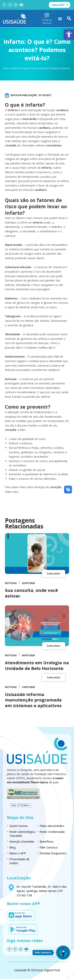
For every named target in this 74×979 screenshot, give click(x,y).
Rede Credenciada (52, 832)
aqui (15, 491)
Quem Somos (18, 826)
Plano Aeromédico (52, 826)
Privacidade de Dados (19, 861)
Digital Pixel (52, 970)
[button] (69, 34)
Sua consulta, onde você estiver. (31, 593)
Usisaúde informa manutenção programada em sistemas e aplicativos (33, 699)
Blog (12, 847)
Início (6, 68)
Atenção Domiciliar (21, 841)
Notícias (11, 583)
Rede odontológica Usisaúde (22, 833)
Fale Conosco (49, 847)
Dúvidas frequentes (53, 853)
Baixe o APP (17, 853)
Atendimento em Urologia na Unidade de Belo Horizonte (37, 665)
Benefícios (47, 841)
